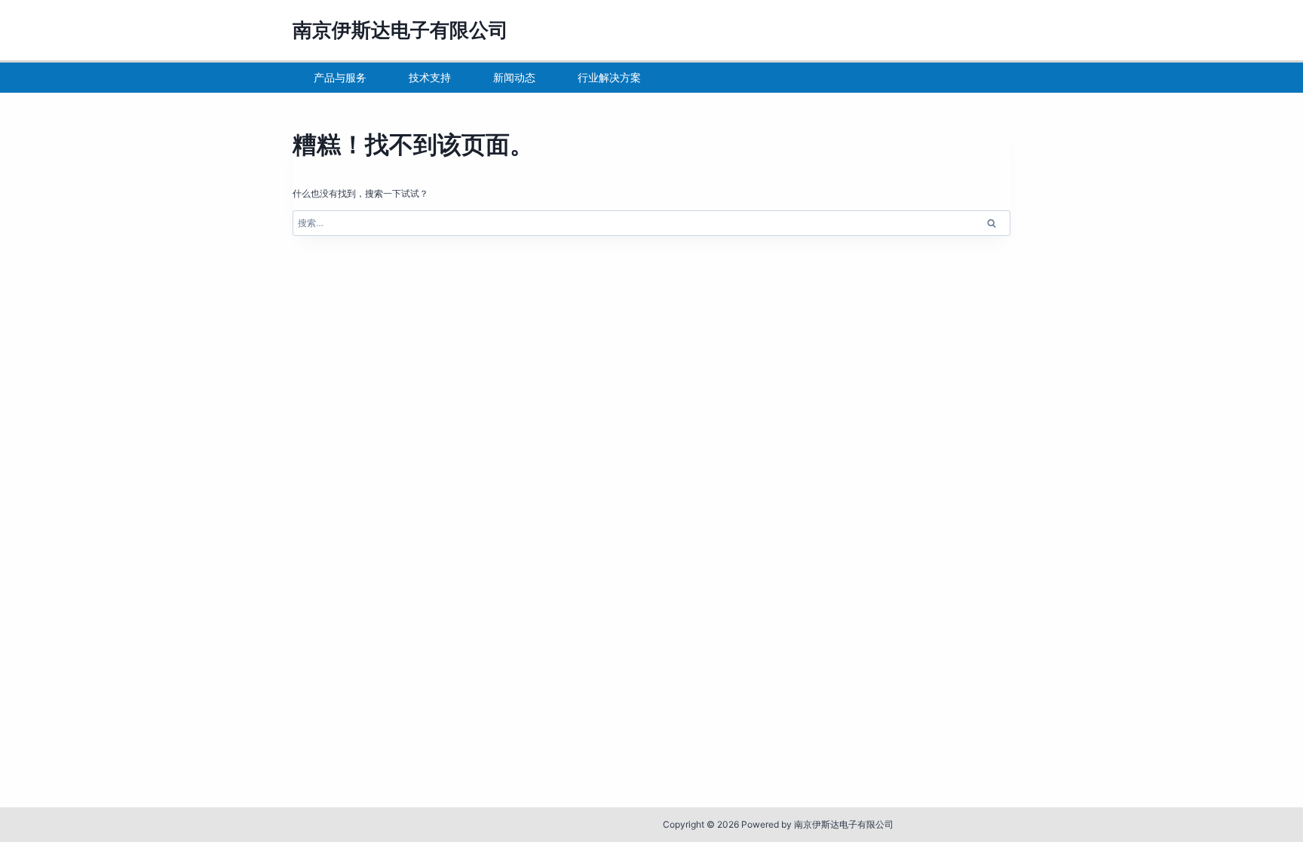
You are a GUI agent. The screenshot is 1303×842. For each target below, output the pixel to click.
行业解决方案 (609, 77)
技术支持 (430, 77)
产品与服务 (340, 77)
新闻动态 (514, 77)
